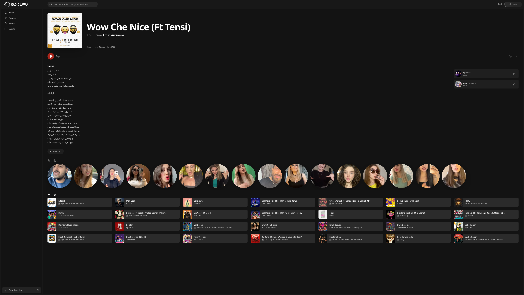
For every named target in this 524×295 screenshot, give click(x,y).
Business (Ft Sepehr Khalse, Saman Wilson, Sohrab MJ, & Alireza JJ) (156, 213)
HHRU (467, 201)
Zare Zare (198, 201)
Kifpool (61, 201)
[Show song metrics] (510, 56)
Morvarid (358, 239)
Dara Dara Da (403, 225)
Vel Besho (198, 225)
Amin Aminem (113, 35)
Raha (331, 215)
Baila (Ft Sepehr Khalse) (408, 201)
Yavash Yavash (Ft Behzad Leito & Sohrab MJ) (349, 201)
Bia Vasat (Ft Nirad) (202, 213)
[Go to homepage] (16, 4)
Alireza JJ (268, 239)
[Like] (108, 202)
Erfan (334, 239)
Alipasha (272, 227)
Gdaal (470, 215)
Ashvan (197, 203)
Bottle (61, 213)
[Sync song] (58, 56)
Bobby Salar (358, 227)
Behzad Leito (135, 215)
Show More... (56, 151)
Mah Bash (130, 201)
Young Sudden (233, 227)
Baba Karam (470, 225)
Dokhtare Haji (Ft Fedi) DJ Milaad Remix (279, 201)
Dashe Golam (471, 237)
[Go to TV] (500, 4)
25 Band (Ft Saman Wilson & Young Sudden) (282, 237)
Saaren (484, 203)
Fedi (72, 215)
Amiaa (400, 203)
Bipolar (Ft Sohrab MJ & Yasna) (411, 213)
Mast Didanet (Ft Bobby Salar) (71, 237)
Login (515, 4)
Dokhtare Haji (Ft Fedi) (68, 225)
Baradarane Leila (405, 237)
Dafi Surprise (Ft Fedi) (136, 237)
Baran (129, 203)
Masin (342, 227)
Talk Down (63, 215)
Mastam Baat (335, 237)
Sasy (402, 239)
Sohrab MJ (482, 239)
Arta (467, 203)
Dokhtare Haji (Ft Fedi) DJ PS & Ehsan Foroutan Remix (286, 213)
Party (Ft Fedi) (200, 237)
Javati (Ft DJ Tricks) (270, 225)
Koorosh (475, 203)
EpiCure (93, 35)
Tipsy (331, 213)
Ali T (264, 227)
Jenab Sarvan (335, 225)
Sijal (145, 215)
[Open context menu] (516, 56)
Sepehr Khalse (217, 227)
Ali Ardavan (337, 203)
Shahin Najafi (345, 239)
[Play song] (50, 56)
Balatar (129, 225)
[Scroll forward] (521, 220)
